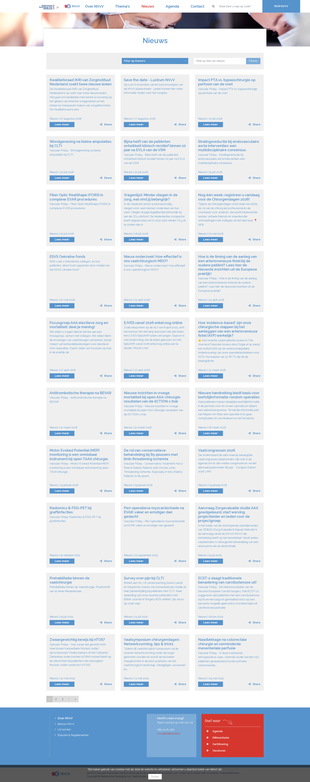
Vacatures (218, 750)
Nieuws (147, 6)
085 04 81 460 (166, 729)
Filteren (253, 60)
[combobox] (155, 61)
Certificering (220, 744)
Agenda (172, 6)
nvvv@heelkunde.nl (168, 733)
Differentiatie (220, 737)
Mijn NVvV (281, 6)
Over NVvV (94, 6)
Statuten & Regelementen (72, 735)
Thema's (122, 6)
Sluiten (155, 776)
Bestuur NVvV (65, 724)
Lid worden (64, 729)
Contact (197, 6)
